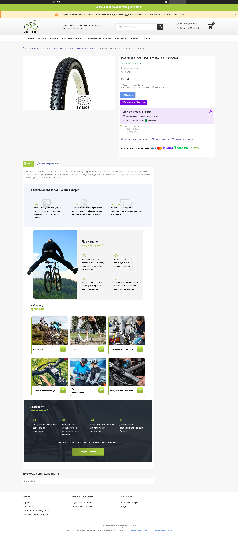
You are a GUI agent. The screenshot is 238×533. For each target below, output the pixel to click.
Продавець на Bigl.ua (119, 528)
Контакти (120, 38)
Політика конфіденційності (36, 510)
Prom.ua (132, 525)
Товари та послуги (35, 48)
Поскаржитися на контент (137, 530)
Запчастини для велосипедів (59, 48)
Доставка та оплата (73, 38)
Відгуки (125, 506)
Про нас (147, 38)
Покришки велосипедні (85, 48)
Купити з (130, 102)
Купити (129, 95)
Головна (29, 38)
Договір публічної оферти (36, 514)
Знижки (134, 38)
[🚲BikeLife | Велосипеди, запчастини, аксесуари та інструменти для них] (31, 26)
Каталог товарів (47, 38)
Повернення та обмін (99, 38)
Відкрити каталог (88, 452)
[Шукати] (160, 27)
